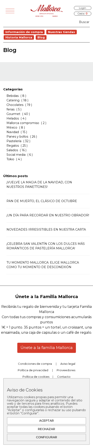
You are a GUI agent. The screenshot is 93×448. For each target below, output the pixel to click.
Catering (12, 100)
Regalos (12, 146)
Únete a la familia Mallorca (47, 347)
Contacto (64, 376)
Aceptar (46, 421)
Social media (16, 155)
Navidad (12, 132)
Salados (12, 150)
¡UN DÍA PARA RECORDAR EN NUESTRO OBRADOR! (47, 215)
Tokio (10, 159)
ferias (10, 109)
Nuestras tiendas (61, 32)
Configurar (46, 437)
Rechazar (46, 429)
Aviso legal (67, 363)
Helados (12, 118)
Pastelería (13, 141)
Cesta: (82, 13)
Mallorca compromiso (22, 123)
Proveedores (66, 370)
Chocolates (14, 105)
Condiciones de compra (35, 363)
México (11, 127)
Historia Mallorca (18, 37)
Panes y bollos (17, 136)
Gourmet (13, 114)
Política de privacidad (33, 370)
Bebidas (12, 96)
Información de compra (24, 32)
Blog (41, 37)
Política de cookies (35, 376)
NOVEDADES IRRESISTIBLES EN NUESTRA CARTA (46, 229)
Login (82, 7)
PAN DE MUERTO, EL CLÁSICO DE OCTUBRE (41, 201)
